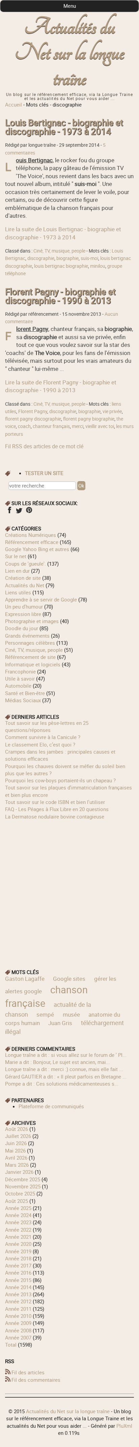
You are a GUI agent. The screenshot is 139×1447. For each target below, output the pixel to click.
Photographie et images (32, 621)
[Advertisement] (69, 889)
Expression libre (23, 614)
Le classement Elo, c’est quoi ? (40, 744)
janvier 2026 (19, 1171)
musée (71, 1014)
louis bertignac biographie (61, 266)
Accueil (13, 104)
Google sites (69, 978)
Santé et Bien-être (25, 693)
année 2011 (18, 1308)
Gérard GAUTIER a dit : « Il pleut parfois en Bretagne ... (66, 1076)
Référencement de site (30, 657)
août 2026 (16, 1128)
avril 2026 (16, 1157)
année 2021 (18, 1236)
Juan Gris (60, 1023)
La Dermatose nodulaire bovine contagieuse (54, 816)
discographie (40, 258)
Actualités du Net (24, 585)
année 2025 (18, 1208)
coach (24, 426)
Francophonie (20, 671)
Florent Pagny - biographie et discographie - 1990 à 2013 (60, 296)
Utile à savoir (20, 678)
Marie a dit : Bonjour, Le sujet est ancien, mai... (57, 1062)
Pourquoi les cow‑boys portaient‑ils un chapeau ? (60, 780)
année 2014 (18, 1287)
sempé (45, 1014)
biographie (67, 258)
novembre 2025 (22, 1186)
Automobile (18, 685)
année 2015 (18, 1280)
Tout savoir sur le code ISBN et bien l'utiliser (55, 802)
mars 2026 (17, 1164)
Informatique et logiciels (32, 664)
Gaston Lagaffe (25, 978)
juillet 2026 (18, 1136)
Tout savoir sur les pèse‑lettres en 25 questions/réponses (46, 726)
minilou (97, 266)
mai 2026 (15, 1150)
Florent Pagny (32, 411)
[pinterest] (29, 512)
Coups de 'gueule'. (25, 563)
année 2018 (18, 1258)
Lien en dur (17, 570)
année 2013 (18, 1294)
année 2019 (18, 1251)
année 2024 (18, 1215)
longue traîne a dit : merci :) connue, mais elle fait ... (64, 1069)
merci (77, 426)
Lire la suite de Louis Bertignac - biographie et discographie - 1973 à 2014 (63, 233)
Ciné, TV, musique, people (59, 251)
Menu (69, 5)
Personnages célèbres (30, 642)
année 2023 (18, 1222)
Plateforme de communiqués (51, 1106)
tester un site (44, 473)
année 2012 (18, 1301)
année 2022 (18, 1229)
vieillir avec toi (99, 426)
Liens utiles (18, 592)
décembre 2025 (22, 1179)
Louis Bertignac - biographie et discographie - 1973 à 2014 (64, 127)
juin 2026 (16, 1143)
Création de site (23, 577)
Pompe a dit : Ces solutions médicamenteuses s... (61, 1083)
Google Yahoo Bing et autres (37, 549)
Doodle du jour (21, 628)
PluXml (124, 1425)
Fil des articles (28, 1372)
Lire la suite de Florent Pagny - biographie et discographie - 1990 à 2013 (60, 386)
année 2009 (18, 1323)
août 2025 (16, 1200)
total (11, 1344)
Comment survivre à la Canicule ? (42, 737)
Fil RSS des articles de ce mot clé (44, 446)
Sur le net (15, 556)
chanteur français (51, 426)
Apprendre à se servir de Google (41, 599)
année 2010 (18, 1315)
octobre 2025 (20, 1193)
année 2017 (18, 1265)
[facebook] (9, 512)
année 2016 (18, 1272)
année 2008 (18, 1330)
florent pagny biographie (88, 419)
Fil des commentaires (35, 1379)
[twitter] (19, 512)
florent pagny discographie (33, 419)
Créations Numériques (30, 534)
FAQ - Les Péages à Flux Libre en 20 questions (57, 809)
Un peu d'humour (24, 606)
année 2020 (18, 1243)
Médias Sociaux (23, 700)
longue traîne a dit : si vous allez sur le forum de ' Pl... (66, 1054)
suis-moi (89, 258)
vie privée (112, 411)
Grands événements (27, 635)
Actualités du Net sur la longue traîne (69, 53)
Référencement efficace (31, 542)
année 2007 (18, 1337)
